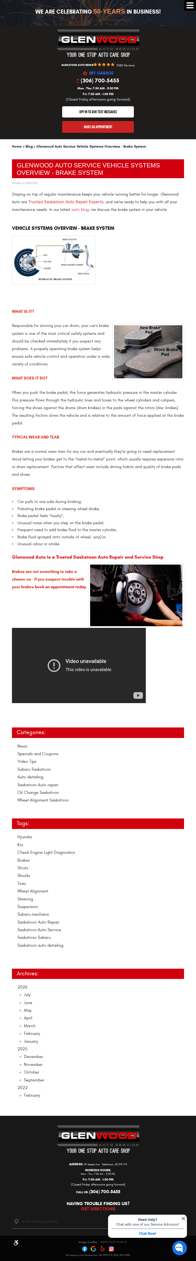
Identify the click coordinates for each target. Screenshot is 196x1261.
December (33, 1056)
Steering (25, 899)
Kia (20, 844)
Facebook (84, 1249)
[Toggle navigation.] (190, 5)
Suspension (27, 906)
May (28, 1010)
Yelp (102, 1249)
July (27, 994)
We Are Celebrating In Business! (98, 11)
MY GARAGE (101, 73)
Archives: (27, 973)
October (31, 1072)
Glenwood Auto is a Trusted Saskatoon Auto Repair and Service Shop (87, 557)
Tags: (23, 823)
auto (76, 209)
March (29, 1025)
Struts (22, 868)
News (22, 746)
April (28, 1018)
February (32, 1033)
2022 (22, 1087)
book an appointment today (60, 586)
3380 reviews (125, 65)
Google (93, 1249)
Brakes (23, 860)
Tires (21, 883)
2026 (22, 987)
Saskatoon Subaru (34, 937)
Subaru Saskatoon (34, 769)
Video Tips (26, 761)
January (31, 1041)
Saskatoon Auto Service (39, 929)
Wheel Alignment (32, 891)
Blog (29, 146)
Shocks (23, 875)
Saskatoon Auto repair (38, 784)
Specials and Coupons (37, 753)
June (28, 1002)
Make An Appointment (98, 127)
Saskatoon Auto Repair (38, 922)
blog (85, 209)
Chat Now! (147, 1233)
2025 (22, 1049)
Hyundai (24, 836)
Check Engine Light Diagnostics (46, 852)
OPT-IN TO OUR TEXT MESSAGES (98, 112)
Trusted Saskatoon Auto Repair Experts (65, 201)
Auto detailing (30, 777)
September (34, 1080)
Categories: (31, 732)
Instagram (111, 1249)
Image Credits (87, 1242)
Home (17, 146)
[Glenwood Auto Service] (98, 43)
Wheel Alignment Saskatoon (43, 800)
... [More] (19, 956)
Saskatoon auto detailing (40, 945)
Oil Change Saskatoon (38, 792)
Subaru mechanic (33, 914)
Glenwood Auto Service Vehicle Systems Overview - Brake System (91, 146)
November (33, 1064)
